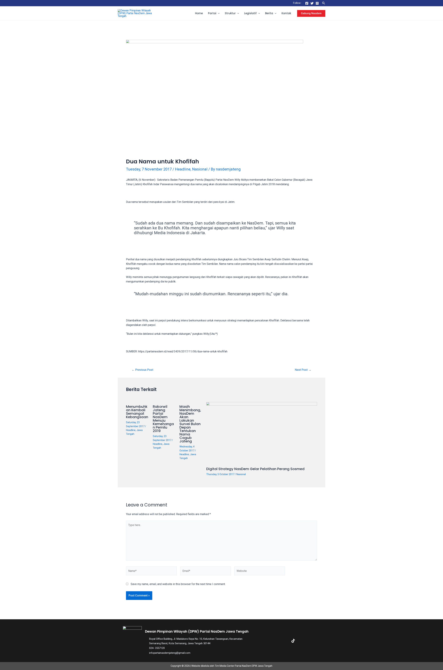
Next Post (303, 369)
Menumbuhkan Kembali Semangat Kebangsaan (137, 411)
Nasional (199, 169)
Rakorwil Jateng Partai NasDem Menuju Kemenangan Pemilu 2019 (163, 418)
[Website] (259, 571)
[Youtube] (304, 641)
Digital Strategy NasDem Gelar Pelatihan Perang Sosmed (255, 468)
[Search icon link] (323, 3)
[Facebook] (306, 3)
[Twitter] (312, 3)
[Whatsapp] (315, 641)
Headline (183, 169)
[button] (218, 13)
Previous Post (142, 369)
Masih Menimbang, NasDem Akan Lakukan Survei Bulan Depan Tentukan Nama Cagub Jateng (190, 424)
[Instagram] (317, 3)
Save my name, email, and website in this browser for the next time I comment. (178, 584)
